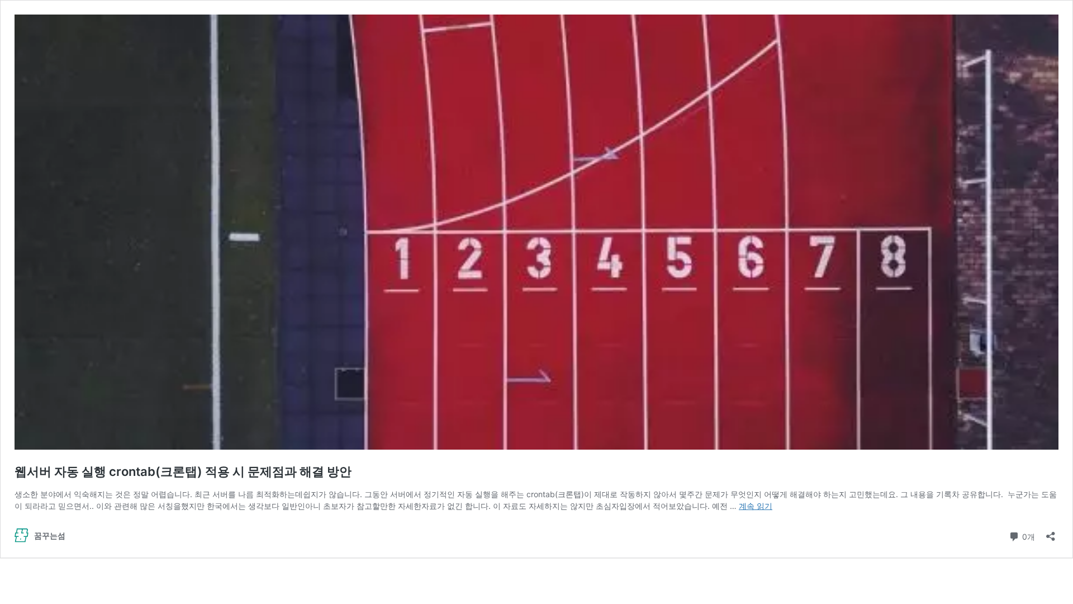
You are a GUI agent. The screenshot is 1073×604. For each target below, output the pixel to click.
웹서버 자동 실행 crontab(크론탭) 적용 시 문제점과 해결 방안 (183, 471)
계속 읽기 (755, 506)
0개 (1027, 535)
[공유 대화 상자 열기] (1050, 532)
